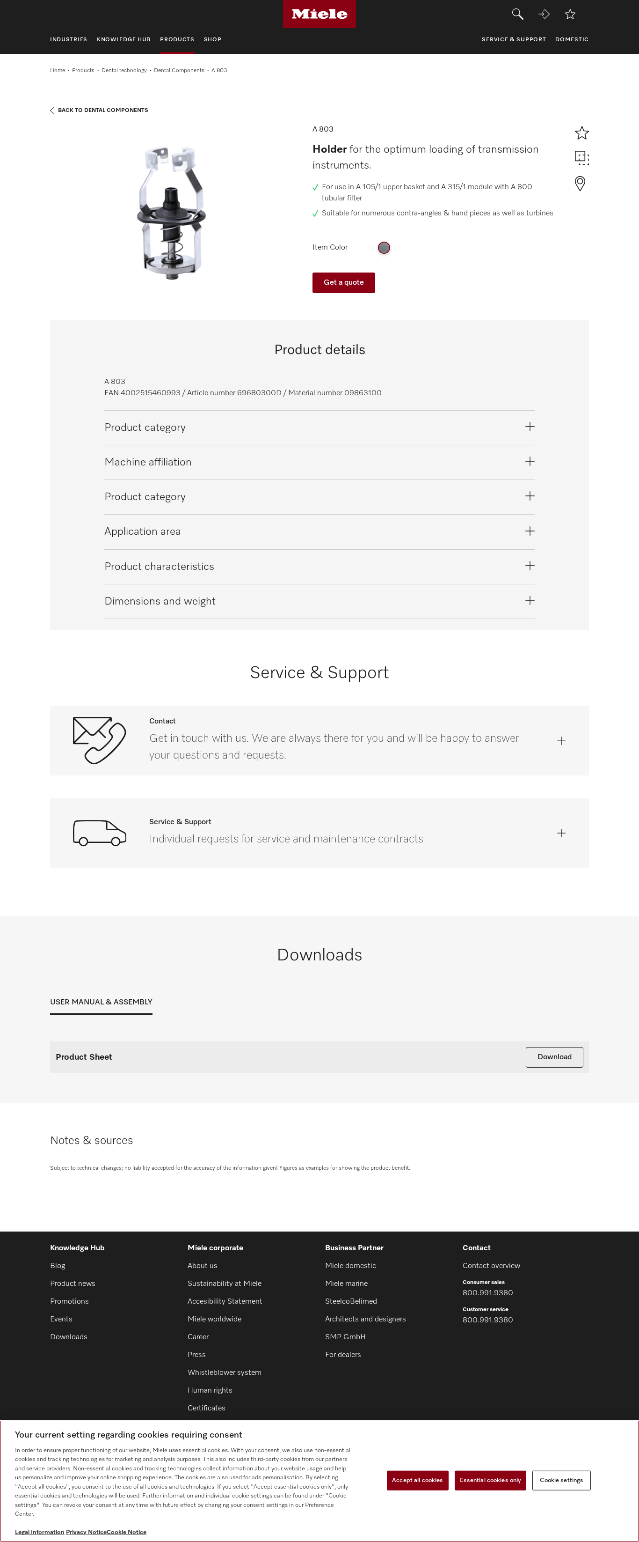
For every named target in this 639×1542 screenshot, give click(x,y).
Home (57, 71)
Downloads (68, 1337)
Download (554, 1057)
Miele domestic (350, 1266)
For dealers (343, 1355)
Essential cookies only (491, 1480)
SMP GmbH (345, 1337)
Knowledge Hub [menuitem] (124, 40)
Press (197, 1355)
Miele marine (346, 1284)
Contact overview (491, 1266)
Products (83, 71)
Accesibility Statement (225, 1302)
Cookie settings (561, 1480)
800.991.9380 (488, 1293)
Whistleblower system (224, 1373)
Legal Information (40, 1532)
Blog (57, 1266)
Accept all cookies (417, 1480)
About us (203, 1266)
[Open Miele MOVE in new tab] (544, 14)
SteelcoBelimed (351, 1302)
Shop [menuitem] (213, 40)
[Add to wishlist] (570, 14)
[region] (319, 1481)
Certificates (206, 1408)
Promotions (69, 1302)
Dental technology (124, 71)
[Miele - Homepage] (319, 14)
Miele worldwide (214, 1319)
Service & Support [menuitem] (514, 40)
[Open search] (517, 14)
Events (61, 1319)
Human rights (210, 1390)
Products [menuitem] (177, 40)
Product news (72, 1284)
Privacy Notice (86, 1532)
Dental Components (179, 71)
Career (198, 1337)
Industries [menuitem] (68, 40)
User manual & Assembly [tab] (101, 1002)
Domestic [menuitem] (572, 40)
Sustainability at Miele (224, 1284)
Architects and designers (365, 1319)
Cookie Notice (126, 1532)
